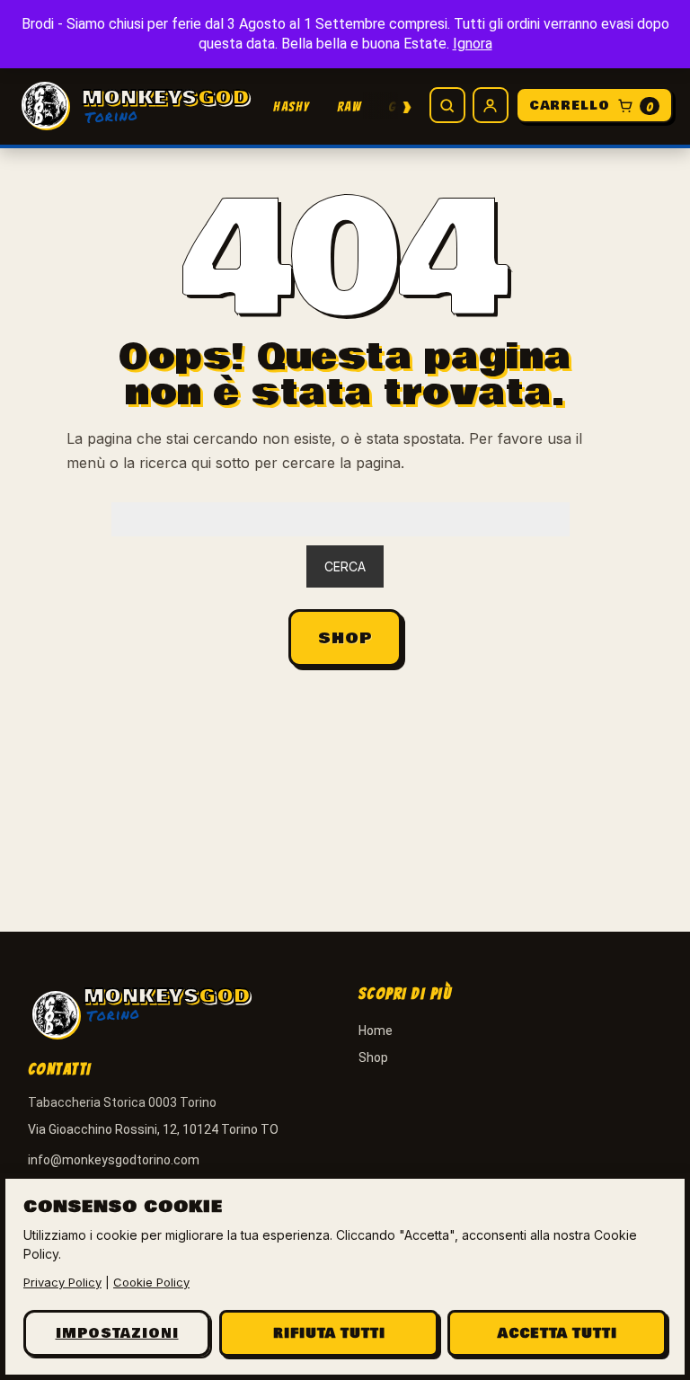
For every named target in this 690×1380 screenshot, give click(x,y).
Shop (345, 638)
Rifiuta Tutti (329, 1333)
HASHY (291, 107)
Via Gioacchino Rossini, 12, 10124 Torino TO (153, 1129)
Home (375, 1030)
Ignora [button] (472, 43)
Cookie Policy (151, 1282)
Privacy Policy (62, 1282)
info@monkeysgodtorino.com (113, 1160)
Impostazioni (117, 1333)
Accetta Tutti (557, 1333)
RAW (349, 107)
